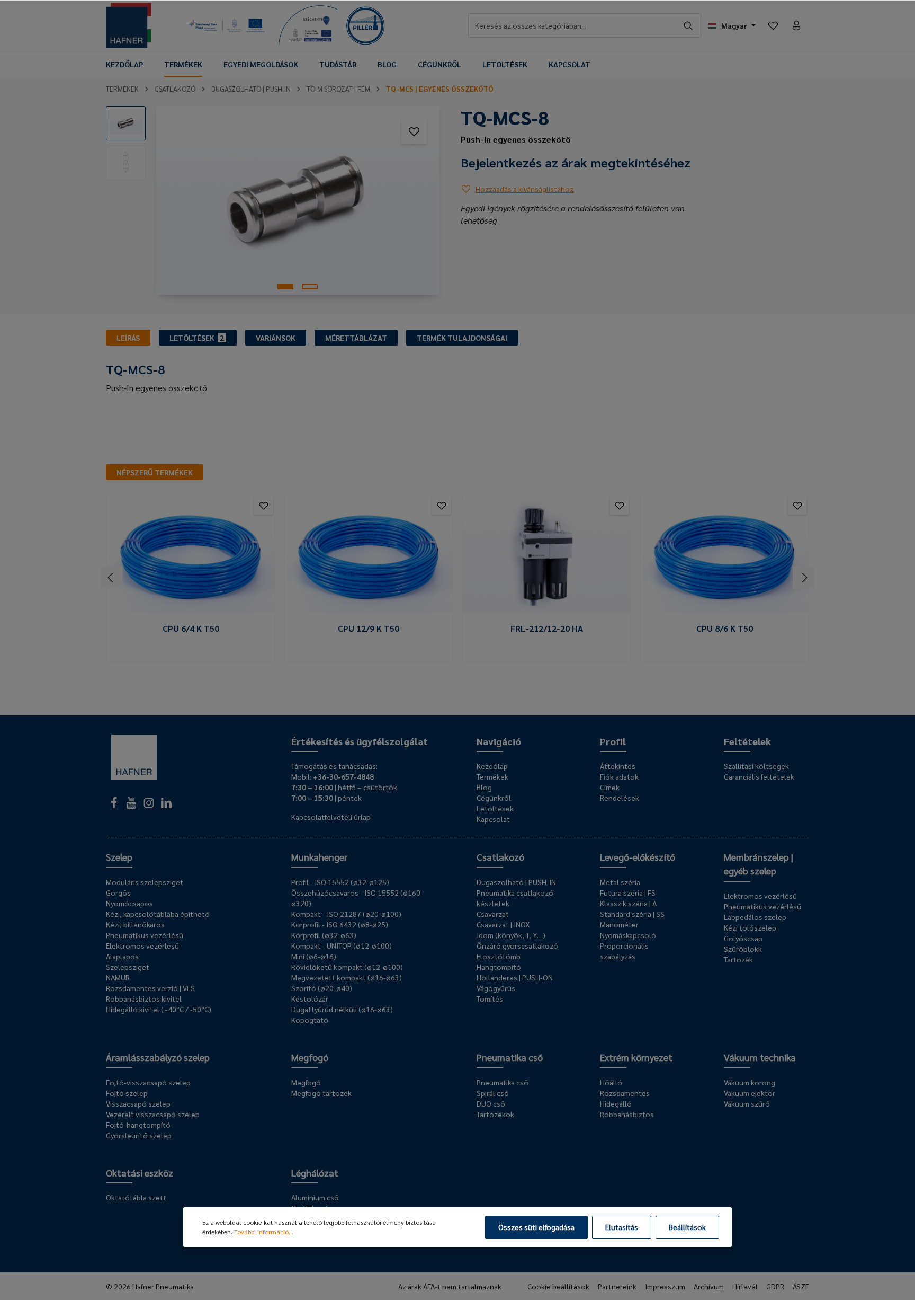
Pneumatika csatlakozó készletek (515, 898)
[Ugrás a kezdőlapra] (128, 25)
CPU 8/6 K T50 (724, 628)
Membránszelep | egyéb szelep (758, 864)
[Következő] (804, 578)
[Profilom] (796, 25)
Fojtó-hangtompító (138, 1124)
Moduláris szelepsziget (144, 882)
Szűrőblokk (743, 948)
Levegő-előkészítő (637, 857)
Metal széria (620, 882)
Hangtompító (499, 966)
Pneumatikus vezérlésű (144, 935)
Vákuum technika (760, 1057)
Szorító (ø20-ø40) (321, 988)
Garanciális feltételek (759, 776)
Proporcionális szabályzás (624, 951)
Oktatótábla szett (136, 1197)
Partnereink (617, 1286)
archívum (709, 1286)
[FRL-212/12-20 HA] (546, 557)
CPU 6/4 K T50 (191, 628)
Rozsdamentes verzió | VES (150, 988)
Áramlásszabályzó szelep (158, 1057)
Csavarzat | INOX (503, 924)
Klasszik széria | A (628, 903)
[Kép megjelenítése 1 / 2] (285, 286)
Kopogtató (309, 1019)
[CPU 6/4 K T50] (190, 557)
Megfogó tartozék (321, 1093)
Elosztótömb (499, 956)
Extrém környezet (636, 1057)
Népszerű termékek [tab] (154, 472)
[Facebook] (114, 805)
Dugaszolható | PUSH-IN (516, 882)
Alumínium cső (315, 1197)
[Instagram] (149, 805)
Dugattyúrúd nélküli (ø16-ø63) (342, 1009)
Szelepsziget (127, 966)
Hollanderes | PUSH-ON (515, 977)
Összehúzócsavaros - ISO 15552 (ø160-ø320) (357, 898)
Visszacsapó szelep (138, 1103)
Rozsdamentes (625, 1093)
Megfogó (309, 1057)
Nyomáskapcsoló (628, 935)
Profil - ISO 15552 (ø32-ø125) (340, 882)
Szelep (119, 857)
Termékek (492, 776)
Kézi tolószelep (750, 927)
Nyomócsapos (129, 903)
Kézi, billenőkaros (135, 924)
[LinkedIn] (166, 805)
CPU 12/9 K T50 (368, 628)
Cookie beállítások (558, 1286)
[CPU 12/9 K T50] (368, 557)
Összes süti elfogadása (536, 1227)
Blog (484, 787)
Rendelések (619, 797)
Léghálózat (314, 1172)
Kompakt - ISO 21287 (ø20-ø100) (346, 913)
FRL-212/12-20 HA (546, 628)
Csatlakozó (500, 857)
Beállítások (687, 1227)
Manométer (619, 924)
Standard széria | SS (632, 913)
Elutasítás (621, 1227)
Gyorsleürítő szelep (139, 1135)
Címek (610, 787)
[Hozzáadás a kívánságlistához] (414, 131)
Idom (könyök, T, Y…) (511, 935)
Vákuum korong (749, 1082)
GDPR (775, 1286)
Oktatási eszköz (139, 1172)
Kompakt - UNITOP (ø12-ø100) (341, 945)
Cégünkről (494, 797)
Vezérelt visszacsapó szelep (153, 1114)
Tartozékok (495, 1114)
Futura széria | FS (628, 892)
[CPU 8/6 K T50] (724, 557)
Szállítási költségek (756, 766)
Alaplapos (122, 956)
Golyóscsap (743, 938)
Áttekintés (617, 766)
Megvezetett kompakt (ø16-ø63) (346, 977)
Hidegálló (616, 1103)
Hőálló (611, 1082)
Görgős (118, 892)
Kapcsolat (493, 819)
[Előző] (111, 578)
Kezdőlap (492, 766)
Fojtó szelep (127, 1093)
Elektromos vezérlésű (142, 945)
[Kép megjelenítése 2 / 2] (310, 286)
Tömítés (490, 998)
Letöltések (495, 808)
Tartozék (738, 959)
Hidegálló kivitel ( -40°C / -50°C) (158, 1009)
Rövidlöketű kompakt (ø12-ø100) (347, 966)
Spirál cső (493, 1093)
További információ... (263, 1231)
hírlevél (745, 1286)
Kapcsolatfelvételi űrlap (331, 816)
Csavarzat (493, 913)
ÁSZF (801, 1286)
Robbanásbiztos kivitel (144, 998)
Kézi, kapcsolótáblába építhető (158, 913)
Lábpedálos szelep (755, 917)
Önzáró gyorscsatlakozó (517, 945)
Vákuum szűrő (747, 1103)
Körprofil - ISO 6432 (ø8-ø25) (339, 924)
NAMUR (118, 977)
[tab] (128, 338)
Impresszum (665, 1286)
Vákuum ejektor (749, 1093)
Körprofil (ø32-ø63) (323, 935)
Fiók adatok (619, 776)
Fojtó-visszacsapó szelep (148, 1082)
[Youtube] (132, 805)
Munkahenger (319, 857)
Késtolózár (309, 998)
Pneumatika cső (510, 1057)
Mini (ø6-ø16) (313, 956)
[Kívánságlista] (773, 25)
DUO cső (491, 1103)
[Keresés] (688, 25)
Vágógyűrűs (496, 988)
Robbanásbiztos (627, 1114)
